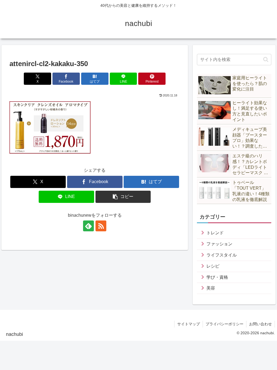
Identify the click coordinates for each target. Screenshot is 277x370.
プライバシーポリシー (224, 324)
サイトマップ (188, 324)
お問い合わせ (260, 324)
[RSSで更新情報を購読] (100, 225)
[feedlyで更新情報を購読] (88, 225)
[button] (123, 197)
